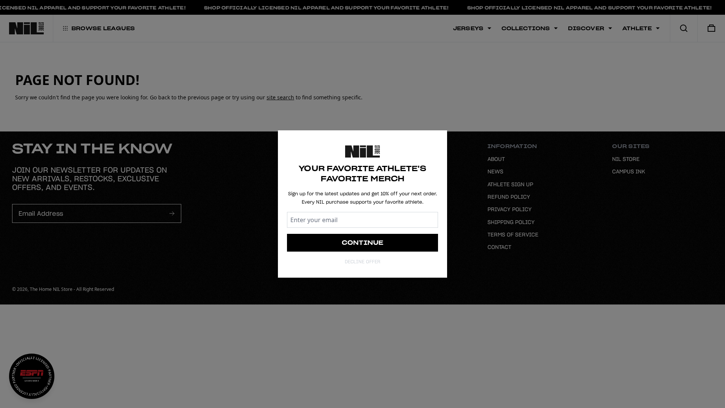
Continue (363, 242)
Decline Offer (362, 261)
